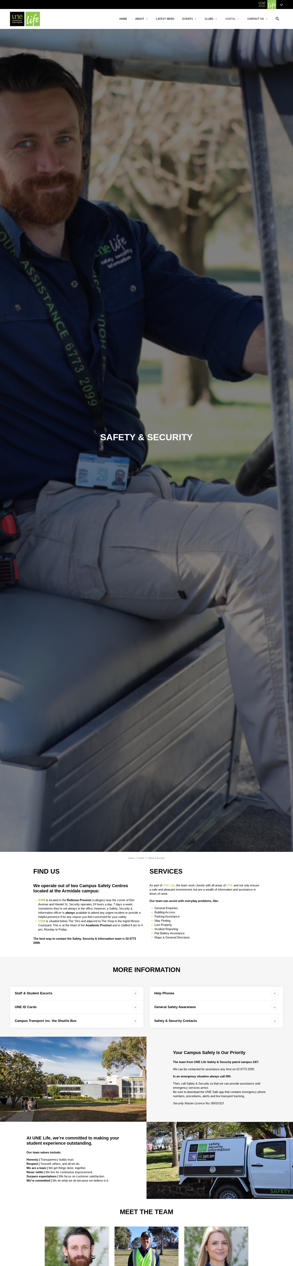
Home (123, 18)
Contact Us (255, 18)
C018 (41, 921)
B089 (41, 900)
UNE (229, 885)
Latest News (165, 18)
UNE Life (169, 885)
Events (187, 18)
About (139, 18)
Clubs (209, 18)
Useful (230, 18)
